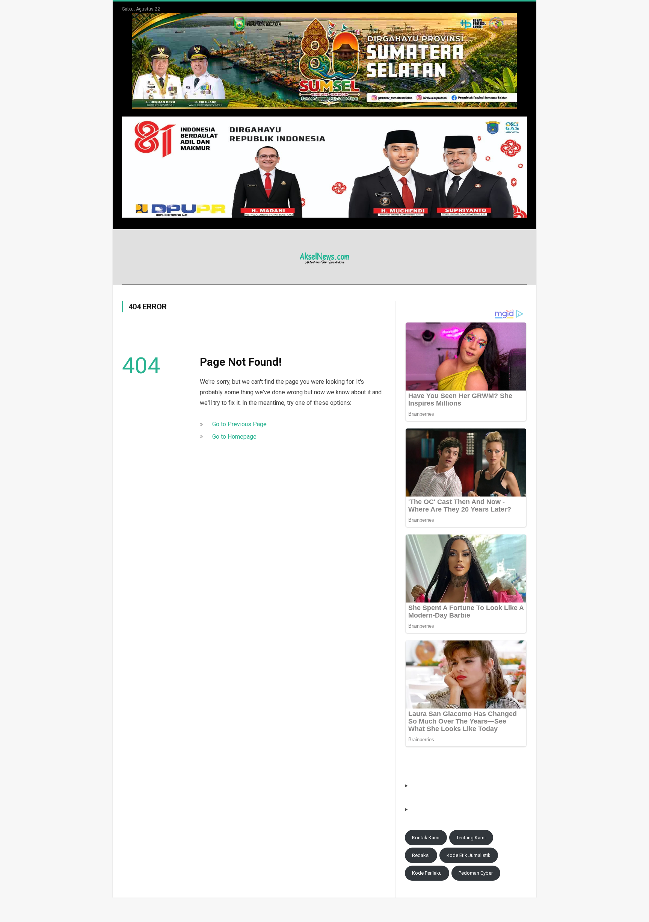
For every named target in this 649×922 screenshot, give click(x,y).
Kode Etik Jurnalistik (469, 855)
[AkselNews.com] (324, 257)
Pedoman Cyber (476, 873)
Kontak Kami (425, 837)
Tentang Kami (471, 837)
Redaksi (421, 855)
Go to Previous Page (239, 424)
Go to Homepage (234, 436)
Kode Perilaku (427, 873)
